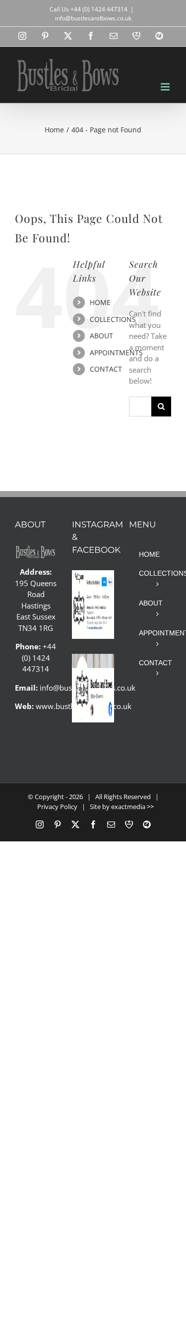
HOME (100, 302)
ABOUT (101, 335)
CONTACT (106, 369)
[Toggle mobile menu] (166, 87)
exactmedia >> (132, 806)
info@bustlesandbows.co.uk (93, 18)
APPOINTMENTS (116, 352)
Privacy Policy (57, 806)
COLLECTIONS (113, 319)
